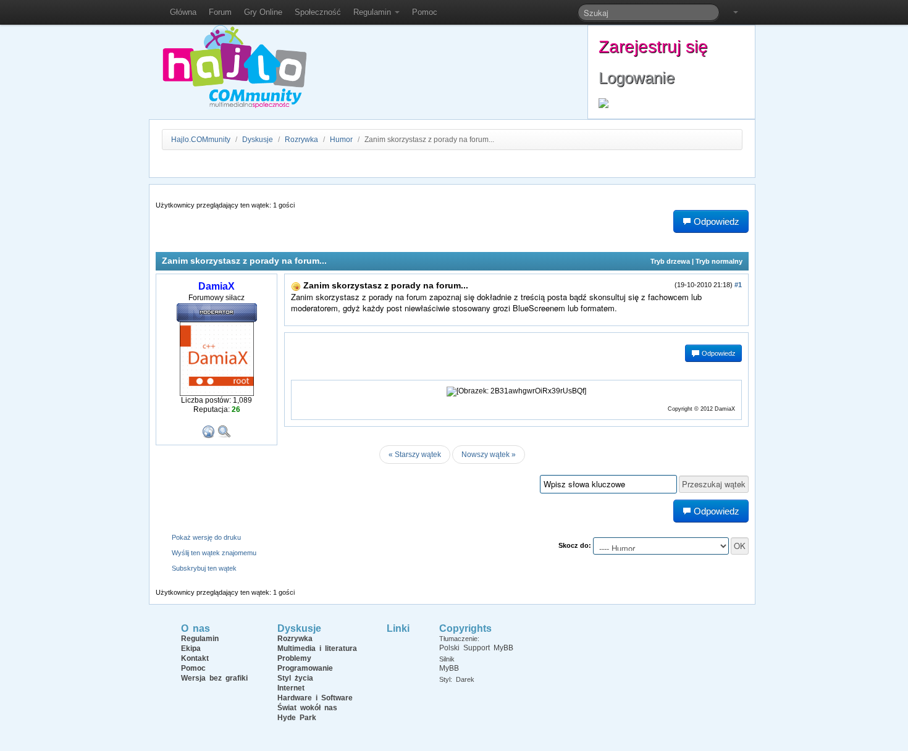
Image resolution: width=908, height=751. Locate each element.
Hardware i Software (315, 698)
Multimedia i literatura (317, 648)
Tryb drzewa (670, 261)
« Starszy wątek (415, 454)
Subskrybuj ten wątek (204, 568)
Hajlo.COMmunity (200, 139)
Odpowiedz (718, 353)
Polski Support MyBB (476, 648)
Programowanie (305, 668)
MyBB (449, 668)
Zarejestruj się (653, 46)
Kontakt (195, 658)
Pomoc (424, 12)
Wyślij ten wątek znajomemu (214, 552)
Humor (341, 139)
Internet (291, 688)
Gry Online (263, 12)
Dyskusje (257, 139)
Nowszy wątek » (488, 454)
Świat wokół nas (307, 707)
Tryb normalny (719, 261)
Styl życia (295, 678)
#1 (738, 284)
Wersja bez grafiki (214, 678)
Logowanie (637, 78)
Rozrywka (302, 139)
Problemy (294, 658)
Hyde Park (296, 717)
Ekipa (191, 648)
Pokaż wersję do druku (206, 537)
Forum (220, 12)
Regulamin (373, 12)
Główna (183, 12)
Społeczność (318, 12)
